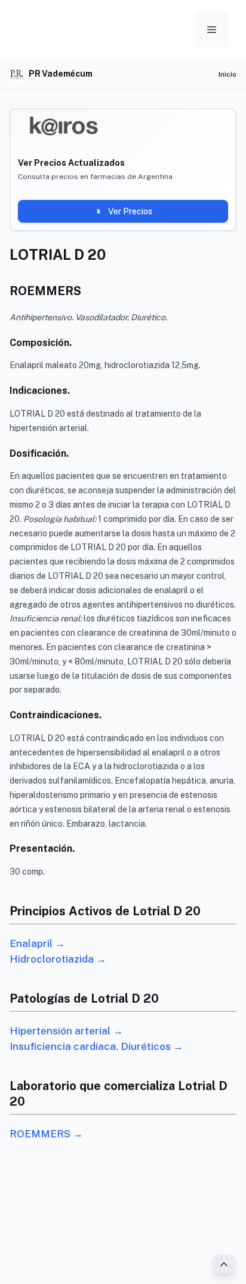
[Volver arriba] (223, 1264)
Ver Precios (130, 211)
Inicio (227, 74)
